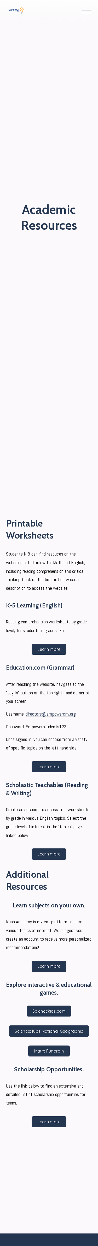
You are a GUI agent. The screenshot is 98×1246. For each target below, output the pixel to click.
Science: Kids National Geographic (49, 1031)
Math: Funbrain (49, 1051)
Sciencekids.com (49, 1011)
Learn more (48, 649)
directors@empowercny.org (51, 714)
